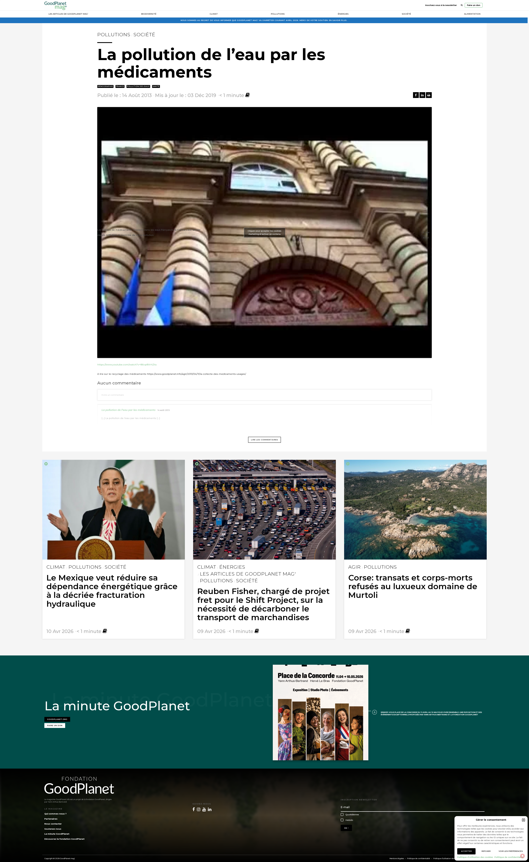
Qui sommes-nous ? (55, 813)
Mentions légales (397, 858)
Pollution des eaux (138, 86)
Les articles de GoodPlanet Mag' (248, 574)
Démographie (105, 86)
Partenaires (50, 818)
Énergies (343, 14)
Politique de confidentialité (508, 857)
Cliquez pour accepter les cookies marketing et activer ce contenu (264, 232)
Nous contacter (53, 823)
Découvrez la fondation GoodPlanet (64, 839)
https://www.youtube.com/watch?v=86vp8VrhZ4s (127, 364)
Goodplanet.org (57, 719)
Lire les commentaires (264, 440)
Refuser (486, 851)
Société (406, 14)
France (120, 86)
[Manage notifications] (522, 856)
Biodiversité (148, 14)
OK (346, 828)
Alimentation (472, 14)
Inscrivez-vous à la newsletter (441, 5)
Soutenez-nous (52, 829)
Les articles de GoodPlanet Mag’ (68, 14)
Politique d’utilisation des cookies (475, 857)
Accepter (466, 851)
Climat (214, 14)
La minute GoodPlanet (56, 834)
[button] (523, 820)
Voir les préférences (511, 851)
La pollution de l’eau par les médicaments (129, 410)
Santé (156, 86)
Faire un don (473, 5)
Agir (354, 567)
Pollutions (278, 14)
